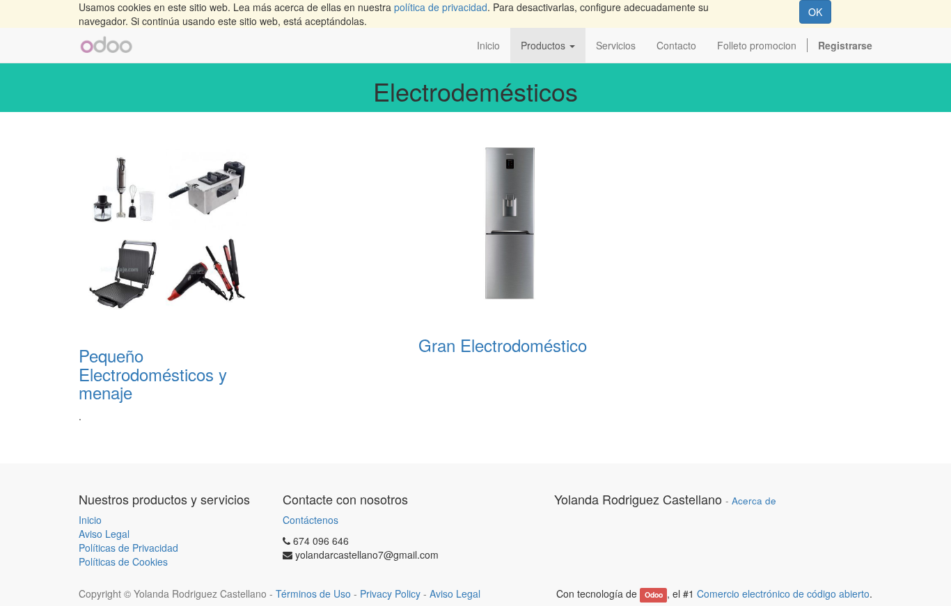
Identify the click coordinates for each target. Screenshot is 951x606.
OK (815, 12)
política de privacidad (440, 7)
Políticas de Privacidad (128, 548)
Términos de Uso (313, 593)
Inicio (90, 520)
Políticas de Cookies (123, 561)
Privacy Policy (390, 593)
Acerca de (754, 500)
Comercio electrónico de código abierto (783, 593)
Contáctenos (310, 520)
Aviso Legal (104, 534)
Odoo (654, 594)
